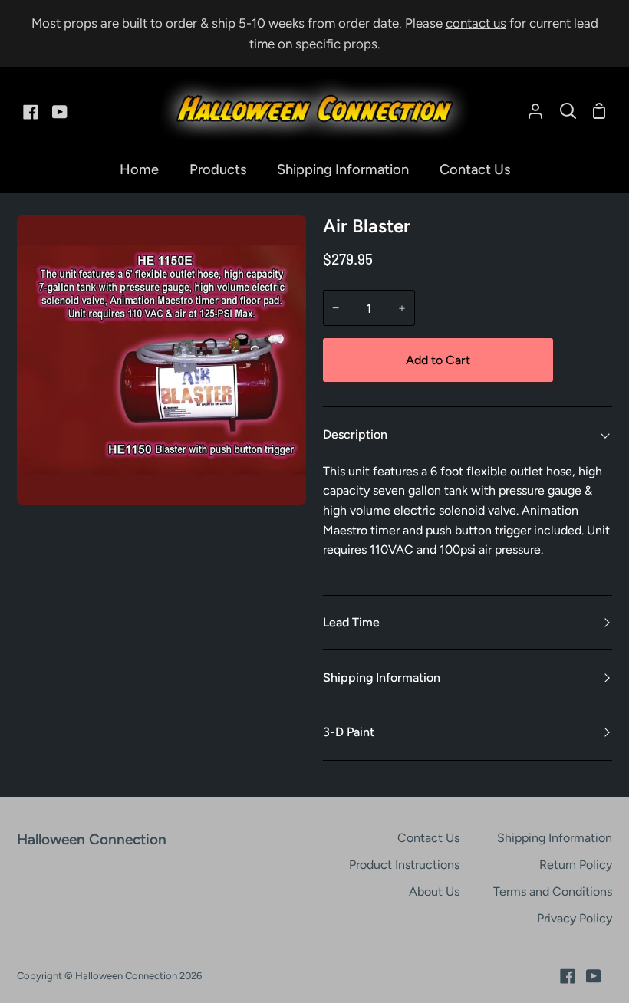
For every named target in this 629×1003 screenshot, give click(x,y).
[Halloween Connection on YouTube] (593, 976)
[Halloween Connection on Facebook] (567, 976)
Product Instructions (404, 864)
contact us (476, 23)
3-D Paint (348, 732)
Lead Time (351, 622)
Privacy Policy (574, 918)
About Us (434, 891)
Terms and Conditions (552, 891)
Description (355, 434)
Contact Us (428, 837)
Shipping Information (381, 677)
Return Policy (575, 864)
